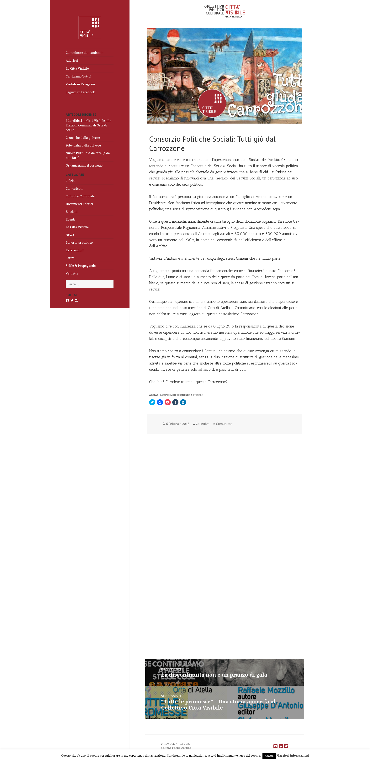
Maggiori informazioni (293, 755)
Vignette (72, 273)
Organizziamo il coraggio (84, 165)
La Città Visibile (77, 68)
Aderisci (72, 60)
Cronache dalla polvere (83, 138)
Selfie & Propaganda (81, 265)
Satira (70, 258)
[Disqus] (224, 484)
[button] (224, 76)
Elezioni (71, 212)
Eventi (70, 219)
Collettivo (202, 424)
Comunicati (74, 188)
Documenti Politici (79, 204)
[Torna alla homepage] (89, 27)
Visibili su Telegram (80, 84)
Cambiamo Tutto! (78, 76)
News (70, 235)
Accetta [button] (269, 755)
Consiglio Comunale (80, 196)
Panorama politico (79, 242)
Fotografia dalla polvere (83, 145)
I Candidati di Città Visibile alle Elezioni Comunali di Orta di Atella (88, 125)
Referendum (75, 250)
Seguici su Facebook (80, 92)
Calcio (70, 181)
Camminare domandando (84, 53)
